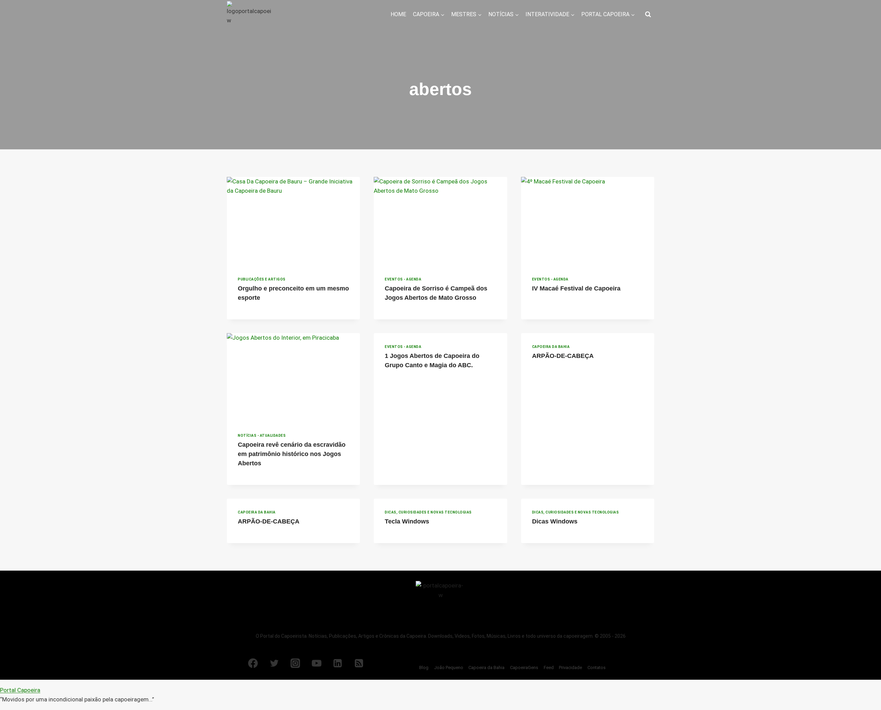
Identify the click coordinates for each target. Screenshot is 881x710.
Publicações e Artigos (262, 279)
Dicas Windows (554, 521)
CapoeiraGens (524, 667)
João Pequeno (448, 667)
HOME (398, 14)
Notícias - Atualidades (262, 435)
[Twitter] (274, 663)
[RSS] (359, 663)
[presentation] (293, 221)
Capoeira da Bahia (551, 347)
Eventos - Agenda (403, 279)
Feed (549, 667)
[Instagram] (295, 663)
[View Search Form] (648, 14)
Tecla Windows (407, 521)
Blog (423, 667)
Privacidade (570, 667)
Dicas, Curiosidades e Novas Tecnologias (428, 512)
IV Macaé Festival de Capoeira (576, 288)
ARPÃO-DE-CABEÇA (563, 355)
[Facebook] (253, 663)
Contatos (596, 667)
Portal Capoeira (20, 690)
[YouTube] (316, 663)
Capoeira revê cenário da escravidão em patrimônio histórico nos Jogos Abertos (292, 454)
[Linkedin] (337, 663)
